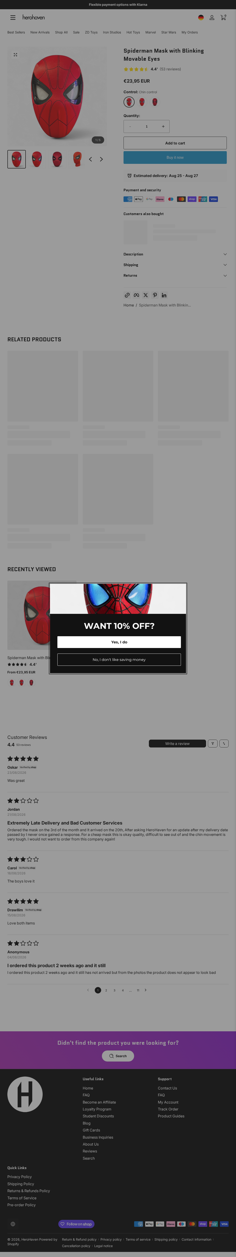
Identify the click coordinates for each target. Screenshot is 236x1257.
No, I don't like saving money (119, 659)
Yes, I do (119, 642)
